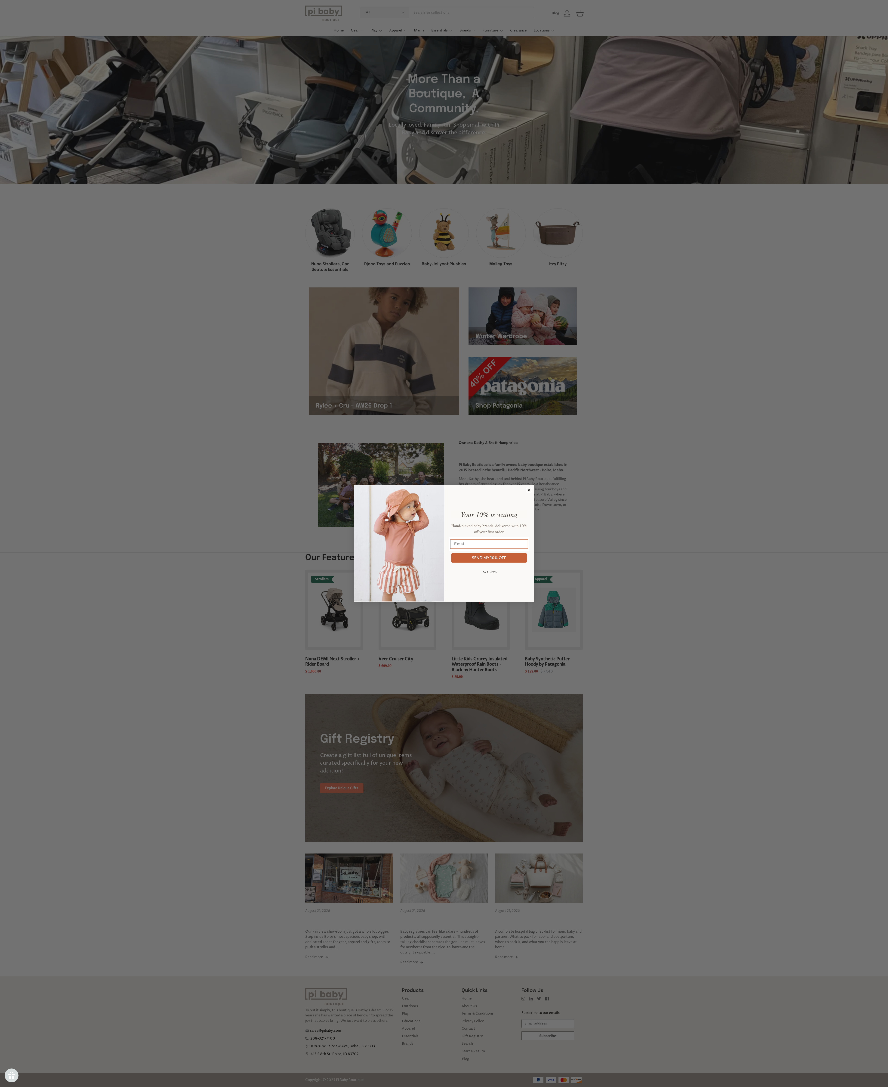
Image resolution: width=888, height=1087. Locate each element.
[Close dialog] (529, 490)
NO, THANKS (489, 571)
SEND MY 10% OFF (489, 558)
